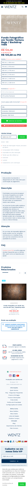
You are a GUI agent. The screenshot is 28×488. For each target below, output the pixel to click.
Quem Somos (14, 390)
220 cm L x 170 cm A (8, 70)
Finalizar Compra (14, 418)
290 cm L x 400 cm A (8, 78)
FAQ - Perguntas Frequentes (14, 392)
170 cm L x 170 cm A (8, 66)
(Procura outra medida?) (13, 59)
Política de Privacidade (14, 402)
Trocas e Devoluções (14, 397)
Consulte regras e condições (17, 347)
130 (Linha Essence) (8, 92)
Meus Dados (14, 413)
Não (3, 107)
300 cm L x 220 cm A (8, 82)
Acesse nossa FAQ (8, 250)
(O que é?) (11, 88)
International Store (15, 371)
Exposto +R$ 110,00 (8, 115)
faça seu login (16, 327)
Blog (14, 423)
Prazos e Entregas (14, 395)
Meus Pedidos (14, 411)
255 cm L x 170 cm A (8, 74)
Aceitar (22, 484)
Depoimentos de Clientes (14, 426)
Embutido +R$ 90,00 (8, 111)
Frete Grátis (14, 400)
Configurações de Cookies (14, 404)
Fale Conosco (14, 428)
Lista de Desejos (14, 416)
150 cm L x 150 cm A (8, 62)
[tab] (14, 173)
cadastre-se (15, 329)
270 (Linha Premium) (8, 96)
